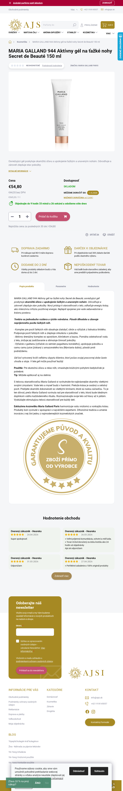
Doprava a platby (16, 714)
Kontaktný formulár (100, 722)
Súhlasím (99, 771)
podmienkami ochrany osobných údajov (34, 661)
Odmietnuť (78, 771)
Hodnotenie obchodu (61, 518)
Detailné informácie (18, 171)
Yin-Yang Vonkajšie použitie (21, 762)
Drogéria (51, 711)
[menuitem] (15, 32)
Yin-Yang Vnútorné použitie (21, 757)
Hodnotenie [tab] (93, 286)
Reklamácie (14, 709)
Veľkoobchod (15, 719)
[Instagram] (93, 711)
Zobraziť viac (62, 576)
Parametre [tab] (61, 286)
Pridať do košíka (48, 216)
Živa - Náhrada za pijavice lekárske (24, 746)
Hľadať (74, 25)
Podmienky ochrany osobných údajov (23, 703)
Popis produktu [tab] (27, 286)
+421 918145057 (99, 703)
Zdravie (50, 706)
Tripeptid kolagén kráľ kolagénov (24, 741)
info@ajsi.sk (96, 697)
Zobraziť (107, 3)
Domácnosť (52, 697)
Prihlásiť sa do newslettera (31, 670)
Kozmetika (52, 701)
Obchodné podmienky (19, 9)
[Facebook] (87, 711)
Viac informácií (55, 778)
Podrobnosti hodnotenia (52, 66)
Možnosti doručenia (78, 198)
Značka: (84, 66)
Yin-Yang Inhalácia (17, 752)
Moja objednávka (16, 724)
